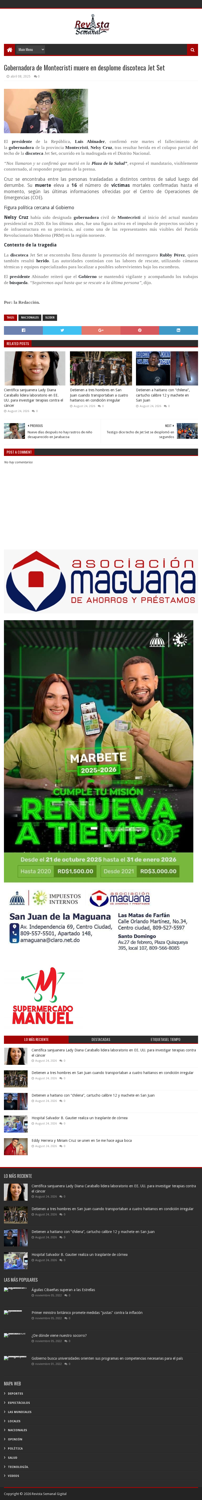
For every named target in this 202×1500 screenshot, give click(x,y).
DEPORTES (15, 1393)
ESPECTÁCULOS (19, 1403)
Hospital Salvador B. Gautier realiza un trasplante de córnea (80, 1118)
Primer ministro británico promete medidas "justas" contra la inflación (87, 1313)
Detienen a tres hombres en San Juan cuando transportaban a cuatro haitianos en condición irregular (99, 395)
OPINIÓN (15, 1439)
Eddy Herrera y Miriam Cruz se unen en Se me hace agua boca (82, 1140)
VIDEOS (13, 1476)
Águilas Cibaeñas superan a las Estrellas (63, 1290)
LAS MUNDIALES (20, 1412)
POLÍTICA (15, 1448)
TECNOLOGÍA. (18, 1467)
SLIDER (49, 317)
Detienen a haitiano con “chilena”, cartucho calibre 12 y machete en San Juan (163, 395)
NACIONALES (30, 317)
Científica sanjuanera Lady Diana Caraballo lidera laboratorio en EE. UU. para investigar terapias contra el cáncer (33, 398)
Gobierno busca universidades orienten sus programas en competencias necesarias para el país (107, 1358)
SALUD (12, 1458)
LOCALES (14, 1421)
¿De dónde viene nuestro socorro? (59, 1335)
